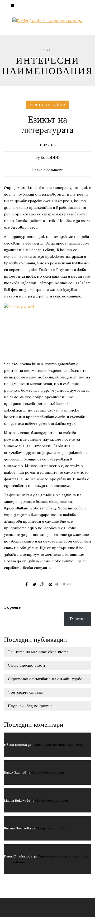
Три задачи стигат (25, 692)
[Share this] (27, 584)
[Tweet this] (34, 584)
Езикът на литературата (48, 125)
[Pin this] (50, 584)
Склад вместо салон (26, 665)
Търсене (12, 607)
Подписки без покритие (30, 705)
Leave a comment (47, 170)
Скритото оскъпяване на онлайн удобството (49, 678)
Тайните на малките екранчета (38, 651)
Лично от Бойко (47, 105)
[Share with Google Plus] (42, 584)
